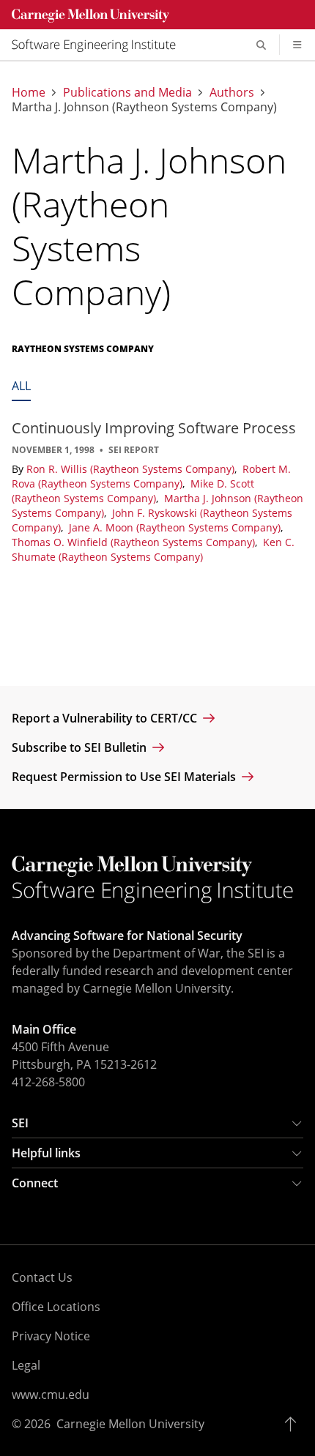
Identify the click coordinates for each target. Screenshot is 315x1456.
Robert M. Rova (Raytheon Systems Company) (151, 476)
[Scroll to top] (294, 1424)
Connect (35, 1183)
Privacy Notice (51, 1336)
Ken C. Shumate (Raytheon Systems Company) (153, 549)
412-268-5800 (48, 1082)
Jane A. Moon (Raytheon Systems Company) (176, 527)
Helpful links (46, 1153)
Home (28, 92)
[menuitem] (100, 44)
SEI (20, 1123)
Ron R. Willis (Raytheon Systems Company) (131, 469)
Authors (232, 92)
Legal (26, 1365)
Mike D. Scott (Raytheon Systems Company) (133, 491)
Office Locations (56, 1307)
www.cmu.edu (50, 1394)
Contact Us (42, 1277)
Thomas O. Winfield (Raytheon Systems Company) (135, 542)
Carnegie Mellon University (130, 1424)
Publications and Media (127, 92)
